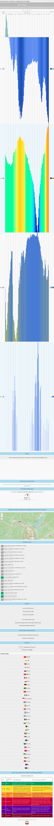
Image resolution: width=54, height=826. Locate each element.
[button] (19, 521)
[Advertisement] (27, 469)
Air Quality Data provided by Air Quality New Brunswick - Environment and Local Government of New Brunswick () (27, 485)
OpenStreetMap (46, 539)
